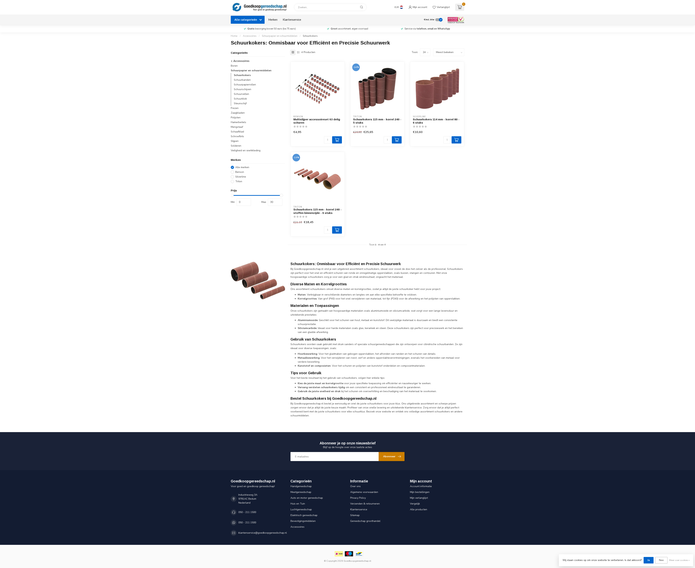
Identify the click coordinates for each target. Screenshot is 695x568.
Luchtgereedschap (301, 509)
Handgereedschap (301, 486)
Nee (661, 560)
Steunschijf (240, 103)
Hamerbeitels (238, 122)
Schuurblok (240, 98)
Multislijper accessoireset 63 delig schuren (316, 121)
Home (234, 36)
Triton (238, 181)
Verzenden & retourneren (365, 503)
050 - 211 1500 (247, 512)
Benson (239, 172)
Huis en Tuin (297, 503)
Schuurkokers (310, 36)
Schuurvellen (241, 94)
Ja (648, 560)
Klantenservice (292, 20)
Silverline (240, 176)
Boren (234, 65)
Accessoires (249, 36)
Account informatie (421, 486)
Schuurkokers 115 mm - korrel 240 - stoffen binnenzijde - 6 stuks (317, 211)
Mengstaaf (237, 127)
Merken (272, 20)
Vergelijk (415, 503)
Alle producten (418, 509)
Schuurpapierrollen (245, 84)
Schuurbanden (242, 80)
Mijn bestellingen (419, 492)
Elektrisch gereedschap (303, 515)
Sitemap (355, 515)
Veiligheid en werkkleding (245, 150)
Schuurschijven (242, 89)
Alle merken (242, 167)
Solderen (236, 145)
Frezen (235, 108)
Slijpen (235, 141)
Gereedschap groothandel (365, 521)
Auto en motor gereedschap (306, 498)
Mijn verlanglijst (419, 498)
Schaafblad (237, 131)
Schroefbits (237, 136)
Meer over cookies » (679, 560)
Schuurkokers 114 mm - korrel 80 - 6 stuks (436, 121)
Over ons (355, 486)
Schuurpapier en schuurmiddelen (279, 36)
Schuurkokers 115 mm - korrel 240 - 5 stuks (377, 121)
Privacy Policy (358, 498)
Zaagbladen (238, 113)
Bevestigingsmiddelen (303, 521)
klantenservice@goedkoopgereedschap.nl (262, 533)
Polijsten (236, 117)
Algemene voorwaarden (364, 492)
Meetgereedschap (300, 492)
